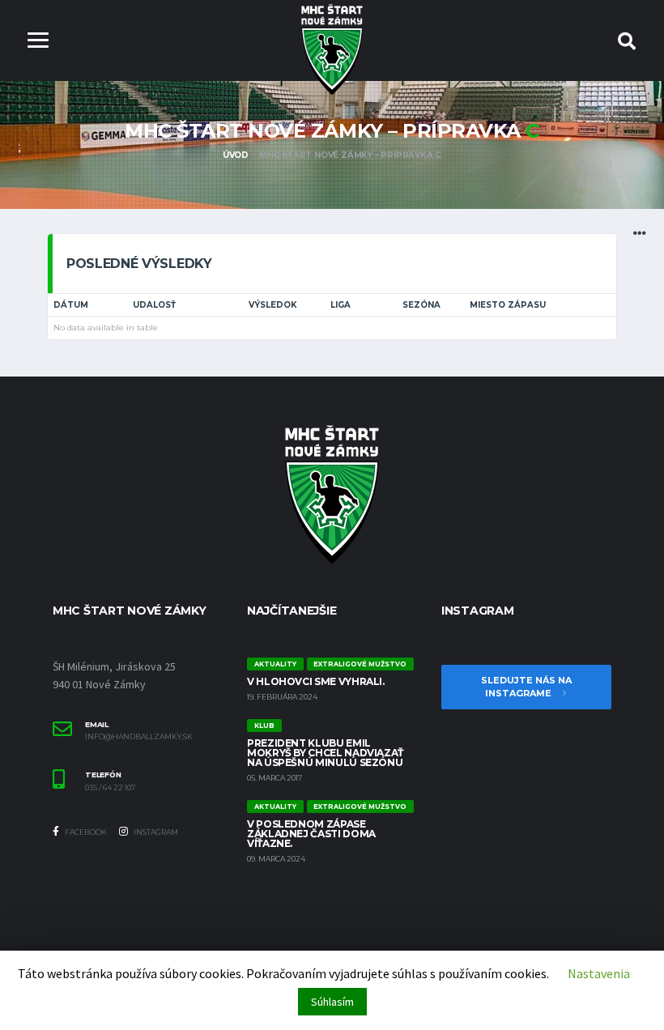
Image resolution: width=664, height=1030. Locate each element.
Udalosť (154, 305)
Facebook (85, 832)
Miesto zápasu (508, 305)
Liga (340, 305)
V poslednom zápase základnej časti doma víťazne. (311, 833)
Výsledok (273, 305)
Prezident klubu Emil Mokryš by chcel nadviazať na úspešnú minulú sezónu (325, 752)
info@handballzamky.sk (139, 737)
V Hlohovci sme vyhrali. (316, 681)
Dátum (70, 305)
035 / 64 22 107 (110, 788)
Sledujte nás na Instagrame (526, 687)
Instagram (155, 832)
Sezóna (421, 305)
